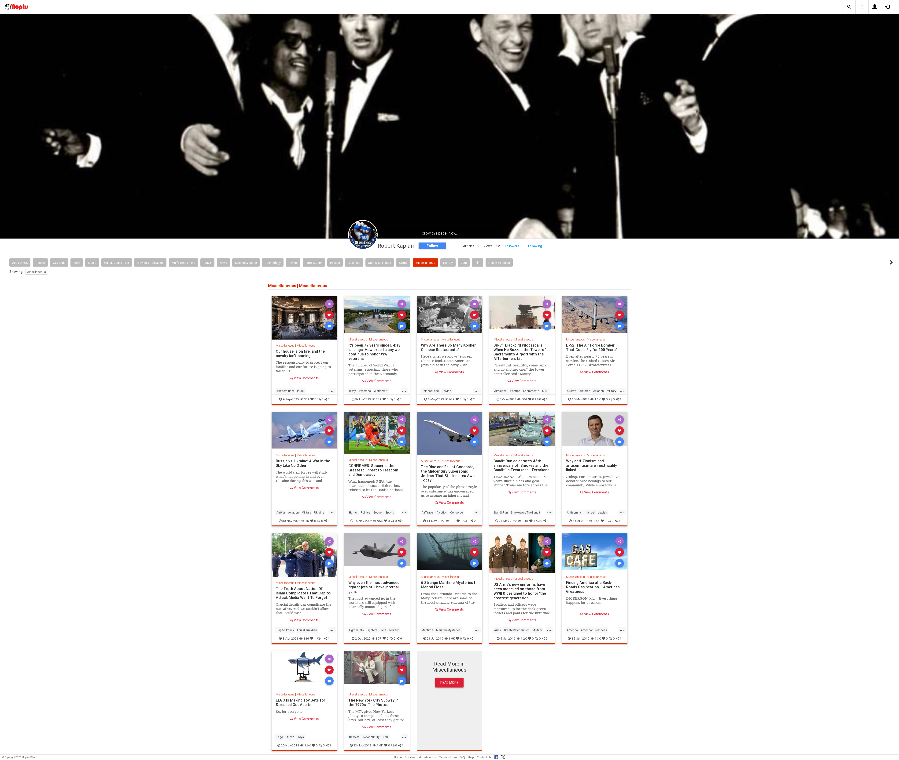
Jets (383, 630)
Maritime (427, 630)
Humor (353, 512)
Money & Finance (379, 262)
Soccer (378, 512)
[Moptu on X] (503, 756)
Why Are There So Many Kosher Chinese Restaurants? (448, 347)
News (223, 262)
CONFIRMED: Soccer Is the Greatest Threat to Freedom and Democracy (373, 470)
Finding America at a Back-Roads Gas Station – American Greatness (593, 587)
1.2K (524, 638)
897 (378, 638)
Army (497, 630)
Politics (335, 262)
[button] (849, 7)
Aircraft (571, 391)
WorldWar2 (381, 391)
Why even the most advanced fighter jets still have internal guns (373, 587)
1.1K (597, 399)
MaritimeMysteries (448, 630)
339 (306, 399)
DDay (352, 391)
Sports (403, 262)
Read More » (304, 317)
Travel (207, 262)
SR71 (545, 391)
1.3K (598, 638)
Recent (40, 262)
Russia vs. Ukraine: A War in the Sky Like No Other (303, 463)
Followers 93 (514, 246)
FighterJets (356, 630)
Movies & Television (150, 262)
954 (380, 521)
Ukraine (319, 512)
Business (354, 262)
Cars (464, 262)
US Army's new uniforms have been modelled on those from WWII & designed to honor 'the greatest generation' (520, 591)
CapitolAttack (285, 630)
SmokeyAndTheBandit (525, 512)
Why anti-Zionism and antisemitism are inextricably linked (591, 465)
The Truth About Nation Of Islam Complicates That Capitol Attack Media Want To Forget (303, 593)
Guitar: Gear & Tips (116, 262)
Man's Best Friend (183, 262)
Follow (432, 245)
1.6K (307, 745)
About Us (430, 757)
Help (471, 757)
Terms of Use (448, 757)
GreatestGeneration (517, 630)
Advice (293, 262)
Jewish (446, 391)
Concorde (456, 512)
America (572, 630)
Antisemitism (285, 391)
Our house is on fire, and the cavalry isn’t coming (300, 353)
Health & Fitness (499, 262)
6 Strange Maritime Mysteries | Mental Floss (448, 584)
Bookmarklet (413, 757)
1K (307, 521)
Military (611, 391)
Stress (290, 737)
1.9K (452, 638)
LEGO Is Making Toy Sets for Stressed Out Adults (300, 702)
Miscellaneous (425, 262)
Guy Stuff (59, 262)
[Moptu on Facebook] (496, 756)
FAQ (462, 757)
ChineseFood (430, 391)
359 (378, 399)
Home (398, 757)
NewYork (354, 737)
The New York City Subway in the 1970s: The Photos (373, 702)
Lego (279, 737)
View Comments (306, 378)
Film (477, 262)
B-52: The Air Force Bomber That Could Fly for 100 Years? (592, 347)
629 (451, 399)
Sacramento (531, 391)
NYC (385, 737)
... (331, 390)
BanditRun (501, 512)
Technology (273, 262)
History (448, 262)
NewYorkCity (371, 737)
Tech (76, 262)
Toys (300, 737)
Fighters (372, 630)
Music (92, 262)
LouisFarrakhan (307, 630)
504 (524, 399)
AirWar (280, 512)
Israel (300, 391)
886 (306, 638)
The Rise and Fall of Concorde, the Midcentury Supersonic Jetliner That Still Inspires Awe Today (448, 473)
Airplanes (500, 391)
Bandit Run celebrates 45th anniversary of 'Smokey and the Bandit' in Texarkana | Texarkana (521, 465)
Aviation (515, 391)
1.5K (596, 521)
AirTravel (428, 512)
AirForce (584, 391)
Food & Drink (314, 262)
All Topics (20, 262)
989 (452, 521)
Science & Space (246, 262)
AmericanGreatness (594, 630)
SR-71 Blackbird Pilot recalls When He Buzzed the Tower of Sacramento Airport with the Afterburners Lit (520, 352)
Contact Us (484, 757)
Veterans (365, 391)
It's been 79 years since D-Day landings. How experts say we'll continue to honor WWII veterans (375, 352)
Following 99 (537, 246)
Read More (449, 682)
